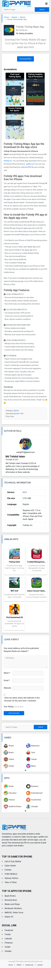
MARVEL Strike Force (14, 912)
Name (7, 673)
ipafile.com (30, 164)
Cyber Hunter (10, 865)
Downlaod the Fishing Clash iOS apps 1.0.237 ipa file (14, 568)
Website (7, 688)
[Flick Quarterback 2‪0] (14, 608)
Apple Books (10, 896)
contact (40, 965)
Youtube (8, 951)
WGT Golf (14, 591)
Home (6, 17)
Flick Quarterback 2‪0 (14, 617)
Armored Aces (11, 900)
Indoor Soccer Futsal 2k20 (38, 591)
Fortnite (8, 870)
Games (14, 17)
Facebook (9, 930)
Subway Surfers (11, 878)
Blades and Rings (12, 904)
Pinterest (9, 943)
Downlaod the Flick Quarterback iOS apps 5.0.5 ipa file (14, 623)
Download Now (25, 59)
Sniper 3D (9, 917)
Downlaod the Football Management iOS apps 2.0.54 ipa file (36, 568)
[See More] (25, 770)
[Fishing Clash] (14, 553)
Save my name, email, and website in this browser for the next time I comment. (22, 699)
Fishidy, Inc (8, 161)
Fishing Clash (14, 562)
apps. (9, 199)
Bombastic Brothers (13, 908)
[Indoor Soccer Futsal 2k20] (36, 582)
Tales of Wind (10, 882)
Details (14, 573)
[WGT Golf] (14, 582)
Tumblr (7, 947)
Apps (7, 778)
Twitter (8, 934)
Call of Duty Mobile (13, 861)
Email (7, 680)
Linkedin (8, 938)
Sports (22, 17)
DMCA (19, 965)
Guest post (29, 965)
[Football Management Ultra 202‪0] (36, 553)
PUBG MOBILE (11, 874)
